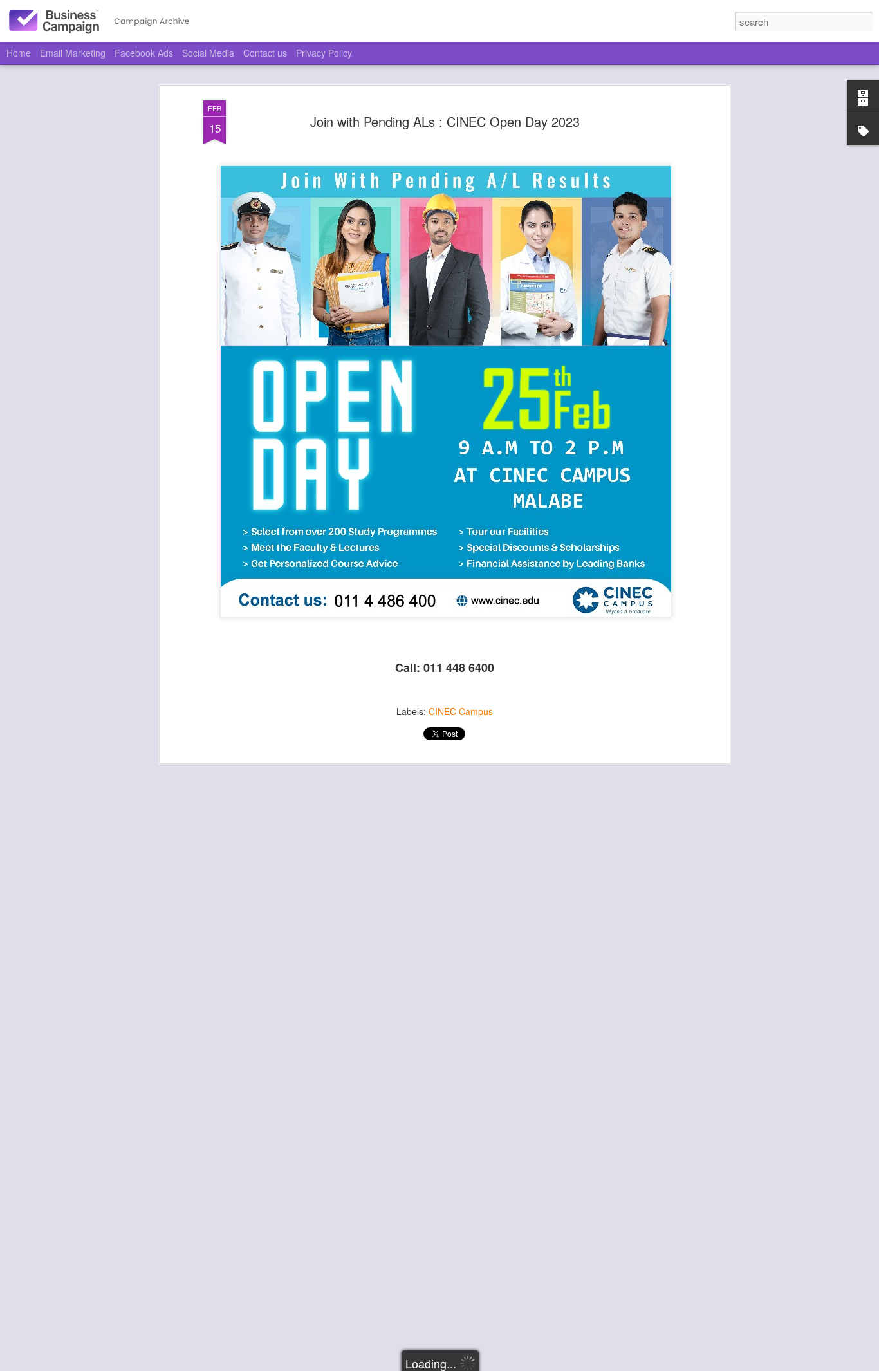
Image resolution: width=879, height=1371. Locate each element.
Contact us (265, 52)
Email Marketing (73, 52)
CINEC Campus (461, 711)
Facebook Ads (144, 52)
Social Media (208, 52)
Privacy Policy (324, 52)
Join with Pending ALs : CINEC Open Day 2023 (445, 121)
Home (18, 52)
